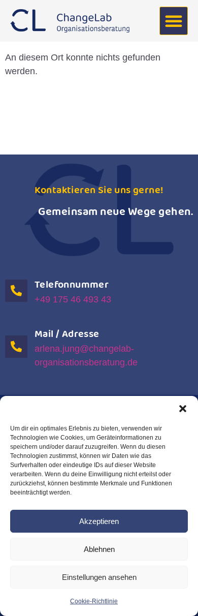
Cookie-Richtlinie (94, 601)
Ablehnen (99, 549)
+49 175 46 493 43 (73, 299)
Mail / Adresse (67, 334)
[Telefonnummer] (16, 291)
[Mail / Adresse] (16, 346)
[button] (183, 409)
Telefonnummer (72, 285)
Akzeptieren (99, 521)
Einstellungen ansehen (99, 577)
